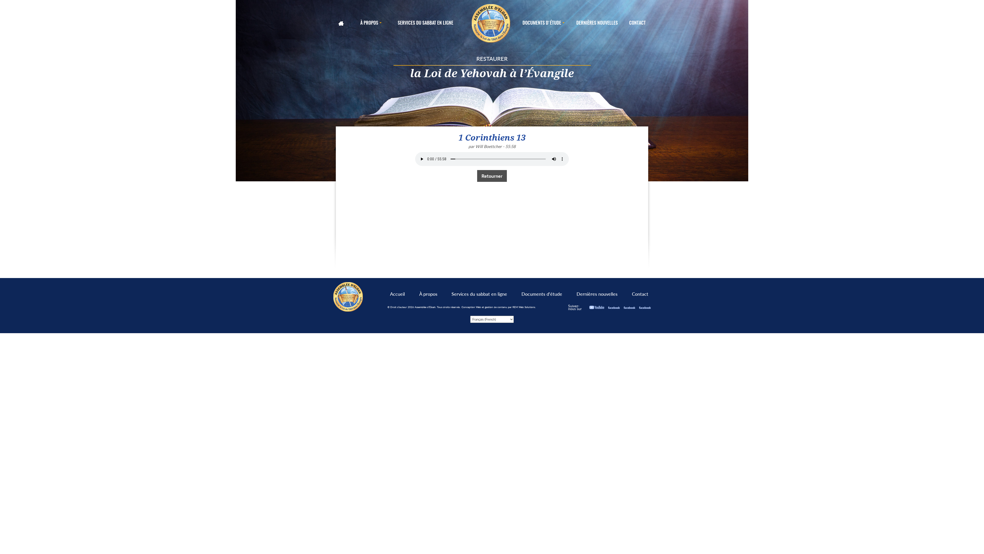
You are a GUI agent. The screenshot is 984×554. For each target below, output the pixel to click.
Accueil (397, 294)
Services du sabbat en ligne (479, 294)
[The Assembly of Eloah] (348, 296)
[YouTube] (596, 307)
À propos (428, 294)
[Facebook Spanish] (645, 307)
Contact (640, 294)
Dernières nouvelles (597, 294)
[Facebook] (614, 307)
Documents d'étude (541, 294)
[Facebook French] (630, 307)
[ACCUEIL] (341, 23)
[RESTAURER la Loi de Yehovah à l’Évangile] (491, 23)
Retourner (492, 176)
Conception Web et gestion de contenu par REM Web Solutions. (499, 307)
